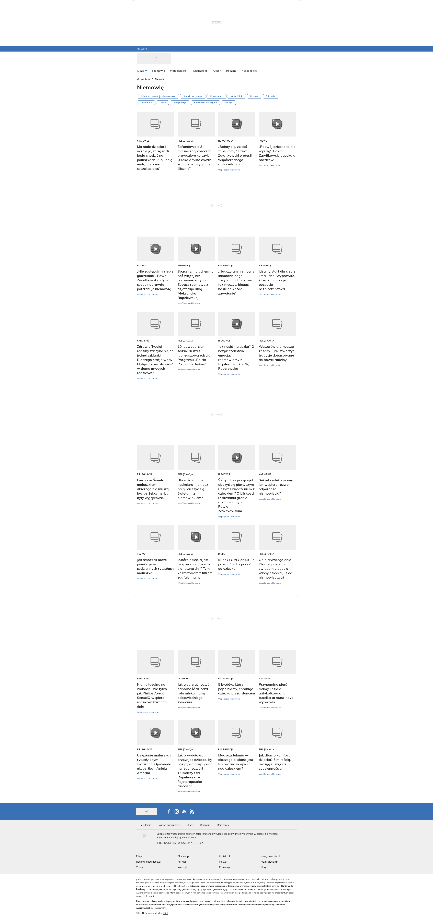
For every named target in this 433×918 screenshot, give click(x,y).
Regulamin (145, 825)
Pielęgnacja (180, 102)
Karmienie (146, 102)
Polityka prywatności (169, 825)
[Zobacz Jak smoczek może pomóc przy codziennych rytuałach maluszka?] (155, 537)
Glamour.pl (183, 856)
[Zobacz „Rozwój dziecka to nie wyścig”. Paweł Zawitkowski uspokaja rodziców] (277, 124)
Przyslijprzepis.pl (269, 861)
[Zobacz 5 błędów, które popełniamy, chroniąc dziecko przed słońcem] (236, 662)
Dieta (163, 102)
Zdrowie (270, 96)
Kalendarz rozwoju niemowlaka (158, 96)
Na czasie (142, 48)
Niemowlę (143, 140)
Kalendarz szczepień (205, 102)
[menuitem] (142, 70)
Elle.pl (139, 856)
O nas (190, 825)
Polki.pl (222, 861)
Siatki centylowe (192, 96)
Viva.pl (139, 867)
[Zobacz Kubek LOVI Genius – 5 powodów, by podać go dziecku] (236, 537)
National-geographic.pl (148, 861)
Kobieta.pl (224, 856)
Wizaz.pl (182, 867)
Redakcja (205, 825)
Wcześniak (237, 96)
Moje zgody (223, 825)
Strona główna (143, 79)
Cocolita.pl (224, 867)
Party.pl (182, 861)
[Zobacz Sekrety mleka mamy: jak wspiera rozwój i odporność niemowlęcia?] (277, 457)
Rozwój (254, 96)
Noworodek (216, 96)
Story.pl (264, 867)
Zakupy (229, 102)
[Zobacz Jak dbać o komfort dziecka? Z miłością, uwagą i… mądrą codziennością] (277, 732)
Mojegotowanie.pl (270, 856)
